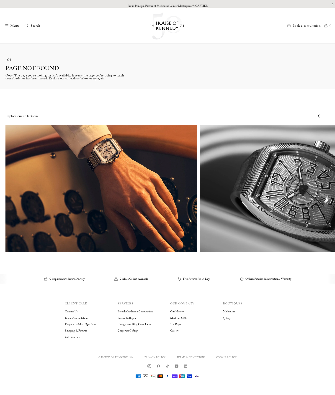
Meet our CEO (178, 318)
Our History (177, 311)
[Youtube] (176, 366)
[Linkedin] (186, 366)
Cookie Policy (226, 358)
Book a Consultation (76, 318)
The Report (176, 324)
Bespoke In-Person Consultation (135, 311)
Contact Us (71, 311)
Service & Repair (127, 318)
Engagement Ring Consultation (135, 324)
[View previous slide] (318, 116)
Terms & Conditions (191, 358)
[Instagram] (149, 366)
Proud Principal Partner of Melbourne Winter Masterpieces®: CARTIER (168, 4)
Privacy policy (155, 358)
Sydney (227, 318)
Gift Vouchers (72, 337)
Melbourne (229, 311)
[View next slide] (327, 116)
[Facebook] (158, 366)
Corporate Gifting (128, 330)
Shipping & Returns (76, 330)
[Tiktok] (167, 366)
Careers (174, 330)
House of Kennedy (114, 358)
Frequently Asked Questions (80, 324)
